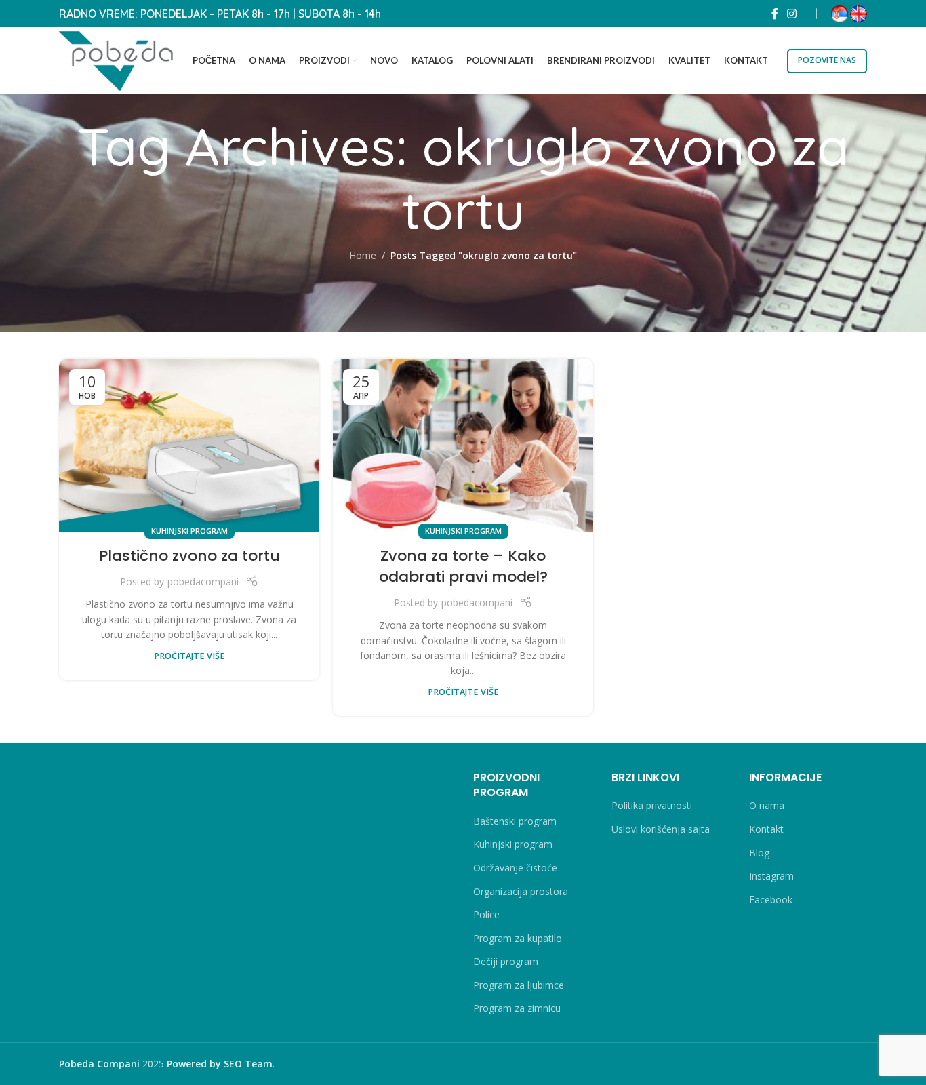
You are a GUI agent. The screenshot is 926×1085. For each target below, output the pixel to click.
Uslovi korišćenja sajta (660, 829)
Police (486, 914)
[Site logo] (116, 59)
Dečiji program (505, 961)
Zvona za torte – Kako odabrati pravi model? (463, 566)
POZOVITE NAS (827, 60)
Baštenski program (515, 820)
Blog (759, 852)
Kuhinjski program (189, 531)
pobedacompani (203, 581)
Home (362, 255)
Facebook (770, 899)
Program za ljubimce (518, 985)
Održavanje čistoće (515, 867)
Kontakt (766, 829)
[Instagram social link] (792, 13)
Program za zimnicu (517, 1008)
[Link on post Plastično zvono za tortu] (189, 445)
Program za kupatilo (517, 938)
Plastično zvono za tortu (189, 555)
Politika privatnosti (651, 805)
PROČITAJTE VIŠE (189, 656)
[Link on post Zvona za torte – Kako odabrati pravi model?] (463, 445)
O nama (766, 805)
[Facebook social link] (775, 13)
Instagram (771, 875)
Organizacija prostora (520, 891)
